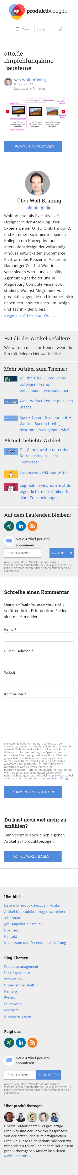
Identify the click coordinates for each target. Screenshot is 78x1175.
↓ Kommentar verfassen (33, 146)
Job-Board (12, 918)
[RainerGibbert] (32, 1121)
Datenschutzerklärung (54, 778)
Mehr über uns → (18, 1156)
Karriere (10, 991)
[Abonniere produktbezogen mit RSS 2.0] (32, 526)
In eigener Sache (17, 1016)
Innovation (13, 979)
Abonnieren (62, 553)
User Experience (17, 973)
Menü (26, 29)
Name (10, 629)
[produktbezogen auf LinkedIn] (21, 526)
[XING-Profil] (42, 208)
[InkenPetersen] (21, 1121)
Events (9, 998)
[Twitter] (36, 208)
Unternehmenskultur (21, 985)
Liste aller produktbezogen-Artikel (32, 905)
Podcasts (11, 1010)
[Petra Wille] (55, 1121)
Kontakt (10, 936)
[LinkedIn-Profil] (48, 208)
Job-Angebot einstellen (23, 924)
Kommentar (15, 694)
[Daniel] (9, 1121)
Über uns (11, 930)
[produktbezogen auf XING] (9, 526)
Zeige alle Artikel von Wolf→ (30, 315)
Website (10, 672)
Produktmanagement (21, 966)
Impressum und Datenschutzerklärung (35, 943)
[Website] (30, 208)
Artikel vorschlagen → (33, 856)
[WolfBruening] (43, 1121)
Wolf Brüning (34, 80)
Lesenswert (13, 1004)
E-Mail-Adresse (18, 651)
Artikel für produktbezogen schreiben (34, 911)
